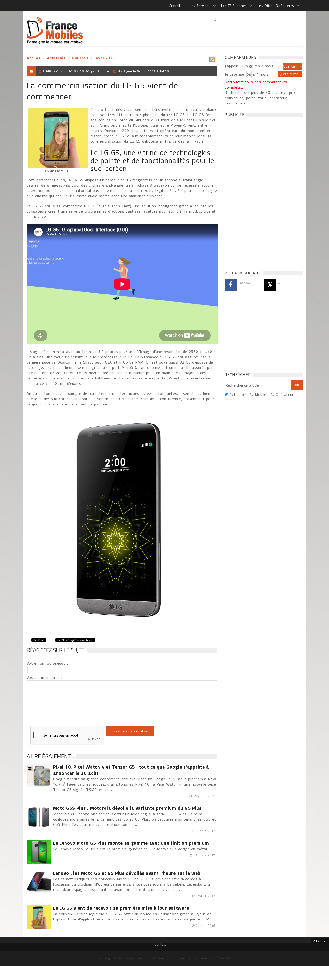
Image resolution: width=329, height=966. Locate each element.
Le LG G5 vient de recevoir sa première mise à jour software (121, 908)
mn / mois (264, 66)
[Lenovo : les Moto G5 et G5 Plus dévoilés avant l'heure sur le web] (38, 882)
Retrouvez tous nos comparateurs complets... (256, 84)
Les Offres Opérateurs (276, 5)
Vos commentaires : (44, 677)
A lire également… (50, 756)
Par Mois (80, 58)
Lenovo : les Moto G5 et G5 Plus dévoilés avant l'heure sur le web (127, 873)
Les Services (200, 5)
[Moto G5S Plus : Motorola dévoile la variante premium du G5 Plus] (38, 817)
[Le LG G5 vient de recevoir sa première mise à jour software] (38, 917)
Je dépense (235, 74)
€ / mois (260, 74)
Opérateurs (286, 394)
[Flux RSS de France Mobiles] (212, 58)
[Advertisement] (215, 30)
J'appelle (232, 66)
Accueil (174, 5)
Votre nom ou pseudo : (47, 663)
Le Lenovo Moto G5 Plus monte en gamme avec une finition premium (131, 843)
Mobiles (261, 394)
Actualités (56, 58)
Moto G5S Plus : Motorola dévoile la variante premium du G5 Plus (127, 808)
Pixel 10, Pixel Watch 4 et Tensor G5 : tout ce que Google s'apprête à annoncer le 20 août (131, 770)
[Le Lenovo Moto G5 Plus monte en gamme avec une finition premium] (38, 852)
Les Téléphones (234, 5)
